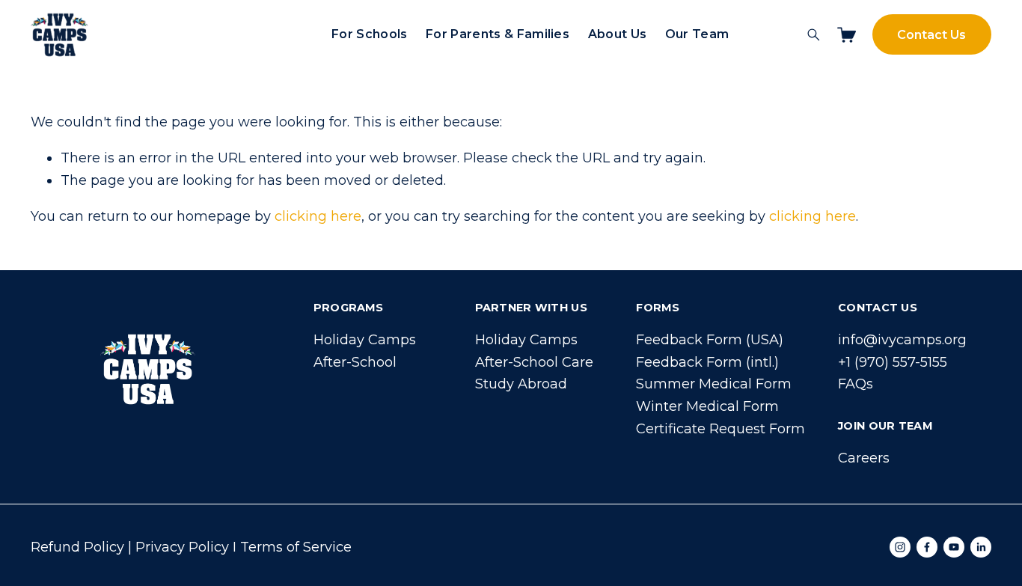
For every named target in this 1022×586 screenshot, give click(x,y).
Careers (864, 458)
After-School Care (534, 362)
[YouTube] (953, 547)
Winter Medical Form (707, 406)
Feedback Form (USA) (709, 340)
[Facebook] (927, 547)
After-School (355, 362)
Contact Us (931, 35)
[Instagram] (900, 547)
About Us (617, 34)
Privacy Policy (182, 547)
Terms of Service (296, 547)
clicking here (318, 216)
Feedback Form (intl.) (707, 362)
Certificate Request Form (720, 429)
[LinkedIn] (980, 547)
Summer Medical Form (714, 384)
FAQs (855, 384)
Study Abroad (521, 384)
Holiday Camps (364, 340)
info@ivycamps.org (902, 340)
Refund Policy (77, 547)
